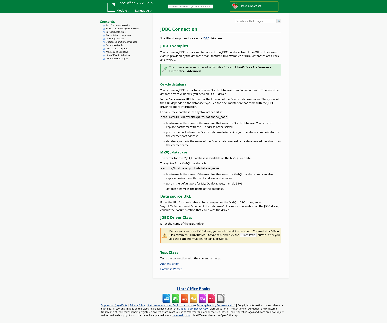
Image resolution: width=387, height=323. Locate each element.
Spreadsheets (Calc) (116, 31)
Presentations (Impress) (118, 35)
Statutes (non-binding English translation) (171, 305)
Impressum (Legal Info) (114, 305)
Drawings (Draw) (115, 38)
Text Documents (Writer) (118, 25)
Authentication (169, 263)
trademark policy (181, 315)
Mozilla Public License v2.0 (193, 308)
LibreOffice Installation (118, 55)
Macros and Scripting (117, 51)
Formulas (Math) (114, 45)
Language (142, 11)
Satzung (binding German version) (216, 305)
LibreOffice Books (193, 288)
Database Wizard (171, 269)
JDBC (206, 38)
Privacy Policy (137, 305)
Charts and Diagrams (117, 48)
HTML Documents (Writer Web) (122, 28)
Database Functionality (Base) (121, 41)
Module (122, 11)
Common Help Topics (117, 58)
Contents (107, 21)
